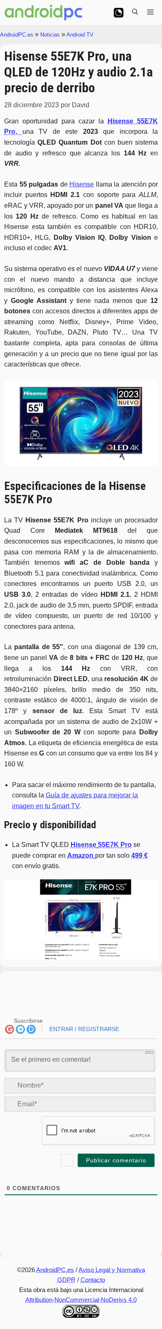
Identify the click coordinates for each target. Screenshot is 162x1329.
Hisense (81, 184)
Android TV (79, 35)
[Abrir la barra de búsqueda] (135, 12)
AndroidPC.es (16, 35)
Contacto (93, 1279)
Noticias (50, 35)
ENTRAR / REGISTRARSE (83, 1029)
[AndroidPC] (43, 12)
